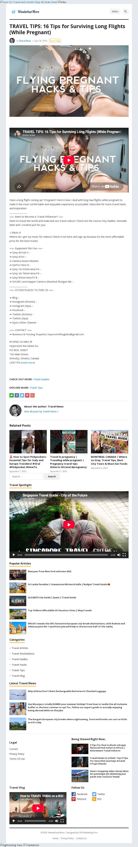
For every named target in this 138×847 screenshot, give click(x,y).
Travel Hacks (19, 664)
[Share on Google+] (32, 395)
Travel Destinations (23, 653)
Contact (13, 749)
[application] (69, 524)
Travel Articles (20, 648)
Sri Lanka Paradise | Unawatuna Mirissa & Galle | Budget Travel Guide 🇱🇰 (69, 584)
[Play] (13, 555)
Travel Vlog (18, 675)
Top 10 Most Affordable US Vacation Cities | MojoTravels (60, 610)
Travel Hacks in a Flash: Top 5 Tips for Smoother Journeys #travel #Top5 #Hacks (109, 760)
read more (28, 362)
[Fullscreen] (124, 555)
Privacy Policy (16, 753)
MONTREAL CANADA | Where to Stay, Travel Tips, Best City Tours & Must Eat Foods (109, 460)
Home (55, 838)
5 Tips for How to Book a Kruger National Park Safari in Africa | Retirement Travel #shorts (108, 748)
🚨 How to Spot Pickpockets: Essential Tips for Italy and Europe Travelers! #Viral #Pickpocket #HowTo (27, 462)
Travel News (25, 40)
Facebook (82, 794)
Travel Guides (41, 379)
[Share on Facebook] (17, 395)
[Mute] (118, 555)
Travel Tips (55, 40)
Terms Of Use (17, 758)
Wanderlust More (56, 832)
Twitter (101, 794)
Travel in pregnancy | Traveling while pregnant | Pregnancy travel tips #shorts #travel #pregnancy (68, 462)
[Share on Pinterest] (27, 395)
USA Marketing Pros (88, 832)
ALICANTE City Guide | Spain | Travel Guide (52, 597)
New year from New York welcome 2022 (49, 571)
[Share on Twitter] (22, 395)
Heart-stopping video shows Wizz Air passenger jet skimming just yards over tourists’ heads (109, 774)
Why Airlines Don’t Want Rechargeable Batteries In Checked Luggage (67, 691)
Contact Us (81, 838)
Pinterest (81, 799)
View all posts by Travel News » (41, 411)
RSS (99, 799)
